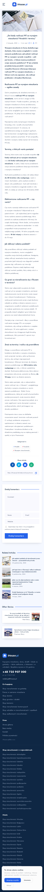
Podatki (17, 447)
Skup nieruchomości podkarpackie (14, 783)
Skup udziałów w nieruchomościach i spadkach (20, 710)
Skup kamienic (8, 703)
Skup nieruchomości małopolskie (14, 772)
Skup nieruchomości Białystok (13, 852)
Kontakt (5, 732)
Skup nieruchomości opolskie (13, 780)
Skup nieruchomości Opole (12, 844)
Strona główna (8, 725)
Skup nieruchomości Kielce (12, 863)
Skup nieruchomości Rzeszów (13, 848)
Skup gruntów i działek (11, 699)
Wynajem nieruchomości (22, 450)
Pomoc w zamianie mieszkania (14, 692)
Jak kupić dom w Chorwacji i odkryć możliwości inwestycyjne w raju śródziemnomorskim (26, 571)
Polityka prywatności (10, 735)
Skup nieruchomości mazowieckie (14, 776)
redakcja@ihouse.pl (10, 679)
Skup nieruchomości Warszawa (13, 841)
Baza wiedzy (7, 728)
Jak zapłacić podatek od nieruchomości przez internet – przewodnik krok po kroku (26, 559)
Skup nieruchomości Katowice (13, 859)
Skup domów (7, 696)
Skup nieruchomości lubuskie (13, 765)
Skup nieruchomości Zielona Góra (14, 830)
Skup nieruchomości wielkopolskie (14, 805)
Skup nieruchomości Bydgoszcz (13, 823)
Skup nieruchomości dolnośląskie (14, 754)
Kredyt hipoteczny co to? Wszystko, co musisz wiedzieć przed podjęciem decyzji (26, 593)
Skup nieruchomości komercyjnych (15, 707)
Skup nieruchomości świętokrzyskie (15, 798)
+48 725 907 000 (14, 671)
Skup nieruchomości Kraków (12, 837)
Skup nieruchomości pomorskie (13, 790)
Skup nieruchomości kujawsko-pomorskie (17, 758)
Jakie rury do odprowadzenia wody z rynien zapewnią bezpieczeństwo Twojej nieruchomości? (25, 582)
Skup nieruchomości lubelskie (13, 761)
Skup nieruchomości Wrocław (13, 819)
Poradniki (26, 447)
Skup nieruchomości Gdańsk (12, 855)
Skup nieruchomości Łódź (11, 834)
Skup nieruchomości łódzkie (12, 769)
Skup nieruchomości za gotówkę (14, 688)
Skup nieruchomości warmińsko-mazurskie (17, 801)
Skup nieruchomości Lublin (12, 826)
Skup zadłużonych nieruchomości (15, 714)
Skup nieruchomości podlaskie (13, 787)
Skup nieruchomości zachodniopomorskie (17, 808)
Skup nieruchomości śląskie (12, 794)
